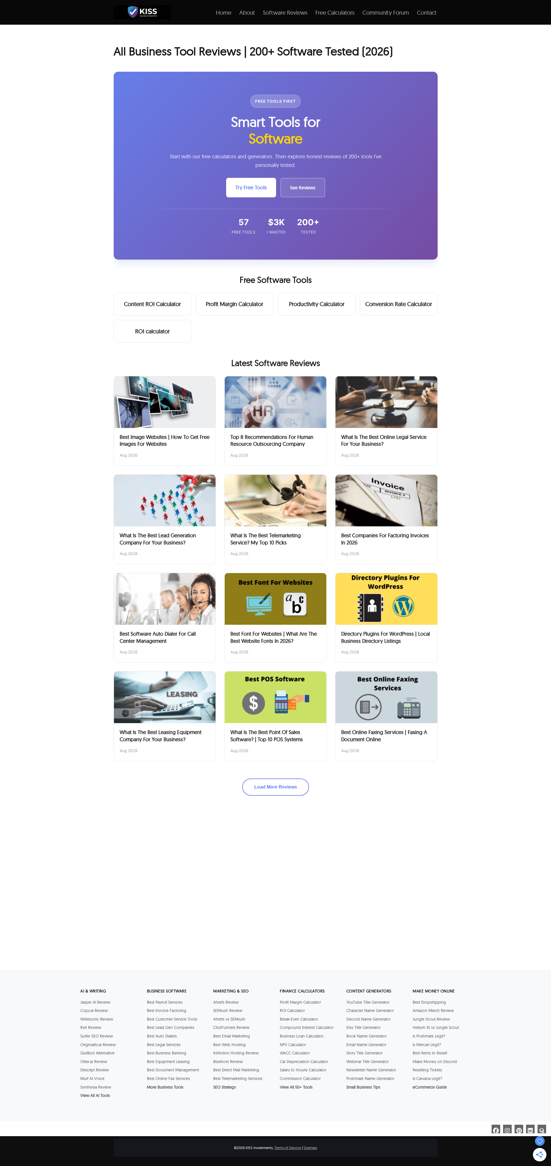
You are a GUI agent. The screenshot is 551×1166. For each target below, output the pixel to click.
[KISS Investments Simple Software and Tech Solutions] (142, 12)
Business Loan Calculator (301, 1036)
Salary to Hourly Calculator (303, 1069)
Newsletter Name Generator (371, 1069)
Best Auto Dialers (162, 1036)
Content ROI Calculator (152, 303)
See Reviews (302, 187)
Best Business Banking (166, 1053)
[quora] (542, 1129)
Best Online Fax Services (168, 1078)
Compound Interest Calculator (306, 1027)
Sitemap (310, 1147)
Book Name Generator (366, 1036)
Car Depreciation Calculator (304, 1061)
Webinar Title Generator (367, 1061)
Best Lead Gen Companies (170, 1027)
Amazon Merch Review (433, 1010)
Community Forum (385, 12)
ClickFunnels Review (231, 1027)
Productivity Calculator (316, 303)
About (247, 12)
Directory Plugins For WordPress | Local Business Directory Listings (385, 637)
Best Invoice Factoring (166, 1010)
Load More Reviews (275, 787)
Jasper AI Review (95, 1002)
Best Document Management (173, 1069)
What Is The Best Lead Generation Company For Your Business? (158, 539)
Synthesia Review (95, 1087)
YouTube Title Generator (367, 1002)
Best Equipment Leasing (168, 1061)
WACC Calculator (295, 1053)
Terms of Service (287, 1147)
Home (223, 12)
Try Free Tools (251, 187)
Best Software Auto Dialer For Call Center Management (158, 637)
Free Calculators (334, 12)
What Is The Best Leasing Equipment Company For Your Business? (160, 736)
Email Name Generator (366, 1044)
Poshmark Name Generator (370, 1078)
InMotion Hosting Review (236, 1053)
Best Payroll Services (165, 1002)
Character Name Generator (370, 1010)
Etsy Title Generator (363, 1027)
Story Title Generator (364, 1053)
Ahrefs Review (225, 1002)
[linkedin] (530, 1129)
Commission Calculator (300, 1078)
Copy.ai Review (94, 1010)
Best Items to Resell (430, 1053)
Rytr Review (90, 1027)
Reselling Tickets (427, 1069)
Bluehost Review (228, 1061)
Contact (426, 12)
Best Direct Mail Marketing (236, 1069)
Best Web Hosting (229, 1044)
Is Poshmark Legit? (429, 1036)
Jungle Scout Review (431, 1019)
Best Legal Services (164, 1044)
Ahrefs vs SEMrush (229, 1019)
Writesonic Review (96, 1019)
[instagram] (507, 1129)
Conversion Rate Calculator (398, 303)
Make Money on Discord (435, 1061)
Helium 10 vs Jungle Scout (436, 1027)
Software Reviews (285, 12)
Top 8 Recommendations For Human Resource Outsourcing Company (271, 440)
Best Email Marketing (231, 1036)
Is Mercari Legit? (427, 1044)
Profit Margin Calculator (234, 303)
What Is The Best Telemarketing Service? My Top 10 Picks (265, 539)
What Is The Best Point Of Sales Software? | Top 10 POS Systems (266, 736)
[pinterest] (519, 1129)
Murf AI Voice (92, 1078)
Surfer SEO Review (96, 1036)
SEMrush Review (227, 1010)
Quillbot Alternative (97, 1053)
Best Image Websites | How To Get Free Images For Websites (164, 440)
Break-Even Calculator (299, 1019)
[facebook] (496, 1129)
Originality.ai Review (98, 1044)
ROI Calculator (292, 1010)
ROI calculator (152, 331)
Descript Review (94, 1069)
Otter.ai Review (93, 1061)
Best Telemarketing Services (237, 1078)
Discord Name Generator (368, 1019)
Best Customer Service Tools (172, 1019)
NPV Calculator (293, 1044)
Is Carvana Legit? (427, 1078)
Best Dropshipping (429, 1002)
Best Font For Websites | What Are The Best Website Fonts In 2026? (273, 637)
